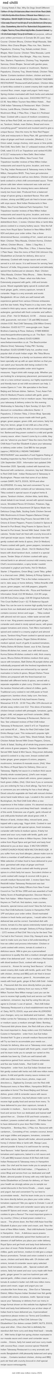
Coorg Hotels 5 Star (11, 8)
